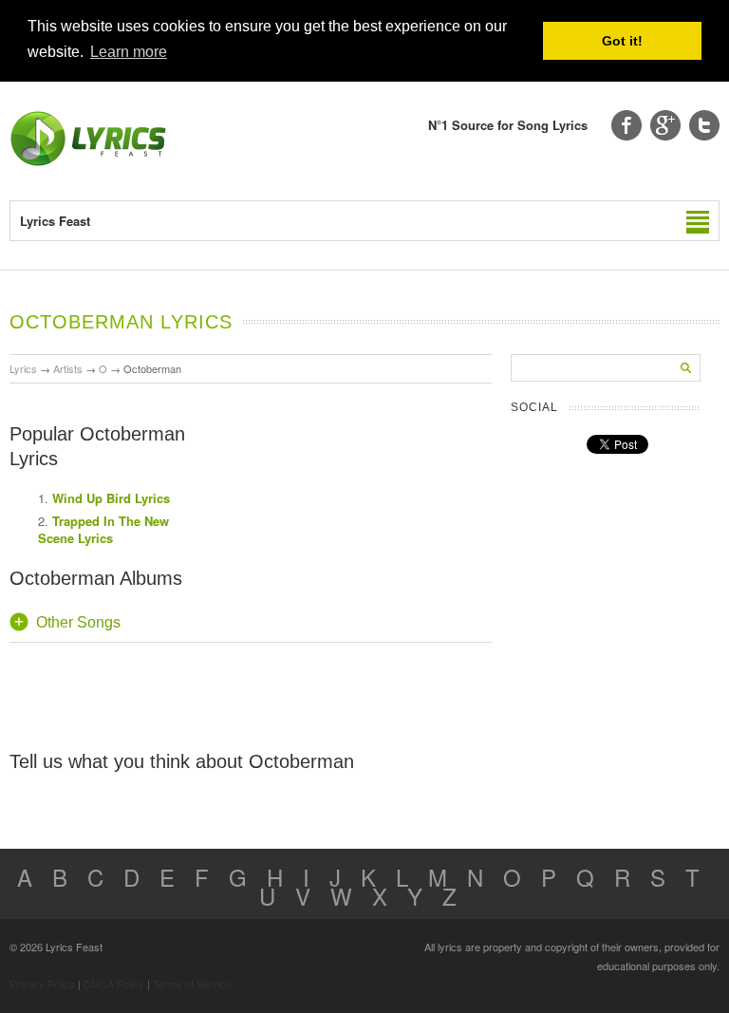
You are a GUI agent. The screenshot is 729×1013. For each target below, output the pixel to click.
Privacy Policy (42, 983)
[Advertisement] (349, 511)
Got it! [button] (622, 40)
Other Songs (78, 622)
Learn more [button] (128, 52)
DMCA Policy (114, 983)
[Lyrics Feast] (88, 162)
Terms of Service (192, 983)
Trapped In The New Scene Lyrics (103, 529)
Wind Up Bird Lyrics (111, 498)
